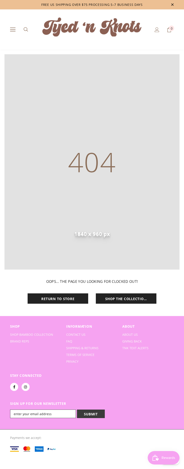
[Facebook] (14, 387)
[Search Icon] (26, 29)
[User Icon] (157, 29)
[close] (172, 4)
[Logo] (92, 29)
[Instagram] (26, 387)
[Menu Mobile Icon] (12, 29)
